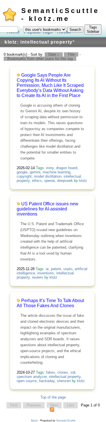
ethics (37, 180)
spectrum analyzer (32, 376)
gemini (35, 172)
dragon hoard (66, 168)
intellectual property (65, 376)
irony (50, 168)
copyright (24, 176)
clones (62, 372)
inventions (45, 273)
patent (56, 269)
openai (49, 180)
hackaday (47, 381)
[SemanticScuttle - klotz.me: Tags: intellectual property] (52, 411)
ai (47, 269)
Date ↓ (53, 54)
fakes (50, 372)
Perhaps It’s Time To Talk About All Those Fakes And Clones (50, 303)
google (22, 172)
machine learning (56, 172)
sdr (72, 372)
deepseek (65, 180)
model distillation (47, 176)
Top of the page (53, 397)
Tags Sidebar (93, 29)
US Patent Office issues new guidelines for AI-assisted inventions (47, 208)
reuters (37, 277)
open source (27, 381)
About (34, 420)
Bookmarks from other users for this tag (40, 59)
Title (71, 54)
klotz (83, 180)
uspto (67, 269)
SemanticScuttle (65, 420)
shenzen (64, 381)
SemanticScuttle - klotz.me (60, 14)
